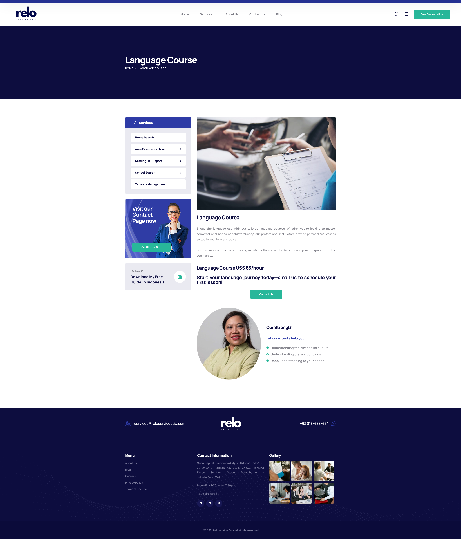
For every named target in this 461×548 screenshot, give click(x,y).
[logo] (26, 13)
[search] (397, 14)
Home (129, 68)
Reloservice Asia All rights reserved (236, 530)
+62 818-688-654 (208, 494)
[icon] (200, 503)
